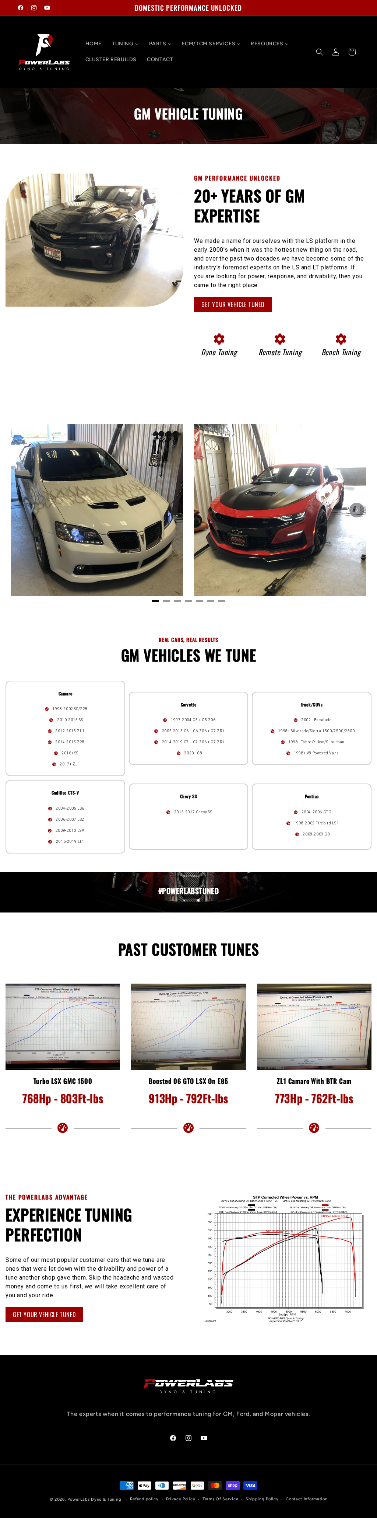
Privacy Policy (180, 1499)
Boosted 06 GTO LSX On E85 (188, 1081)
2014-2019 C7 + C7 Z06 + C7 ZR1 (193, 742)
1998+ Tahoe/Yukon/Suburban (316, 742)
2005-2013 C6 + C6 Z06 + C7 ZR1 (193, 731)
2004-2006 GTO (317, 812)
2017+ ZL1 (70, 764)
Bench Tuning (341, 352)
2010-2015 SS (70, 720)
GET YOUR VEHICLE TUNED (232, 304)
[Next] (356, 510)
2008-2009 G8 (316, 834)
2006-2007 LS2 (70, 819)
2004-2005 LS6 (70, 808)
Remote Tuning (280, 352)
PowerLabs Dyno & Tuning (94, 1499)
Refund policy (144, 1499)
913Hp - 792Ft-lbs (188, 1098)
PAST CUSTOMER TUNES (188, 949)
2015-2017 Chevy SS (193, 812)
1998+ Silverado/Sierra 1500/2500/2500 (316, 731)
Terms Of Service (220, 1499)
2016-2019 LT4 (70, 841)
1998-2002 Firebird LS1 (316, 823)
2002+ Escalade (316, 720)
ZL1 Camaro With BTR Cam (314, 1081)
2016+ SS (69, 753)
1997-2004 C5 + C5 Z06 (193, 720)
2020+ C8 (193, 753)
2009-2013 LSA (70, 830)
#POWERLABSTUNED (188, 890)
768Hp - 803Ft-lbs (62, 1098)
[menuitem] (93, 44)
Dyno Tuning (219, 352)
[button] (319, 52)
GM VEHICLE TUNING (188, 113)
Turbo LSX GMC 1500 (63, 1081)
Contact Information (306, 1499)
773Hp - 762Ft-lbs (314, 1098)
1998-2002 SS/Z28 (70, 709)
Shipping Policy (262, 1499)
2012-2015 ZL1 (70, 731)
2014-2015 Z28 (70, 742)
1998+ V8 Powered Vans (316, 753)
